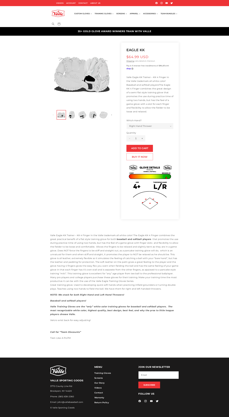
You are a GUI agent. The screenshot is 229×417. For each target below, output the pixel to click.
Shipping (130, 61)
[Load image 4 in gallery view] (92, 114)
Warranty (99, 397)
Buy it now (139, 156)
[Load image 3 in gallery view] (82, 114)
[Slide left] (53, 115)
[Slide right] (111, 115)
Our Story (99, 383)
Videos (60, 3)
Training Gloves (102, 373)
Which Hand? (134, 120)
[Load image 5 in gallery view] (103, 114)
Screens (98, 378)
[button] (53, 24)
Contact (83, 3)
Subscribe (149, 385)
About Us (95, 3)
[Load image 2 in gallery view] (71, 114)
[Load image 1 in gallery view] (61, 114)
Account (71, 3)
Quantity (131, 133)
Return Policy (101, 402)
